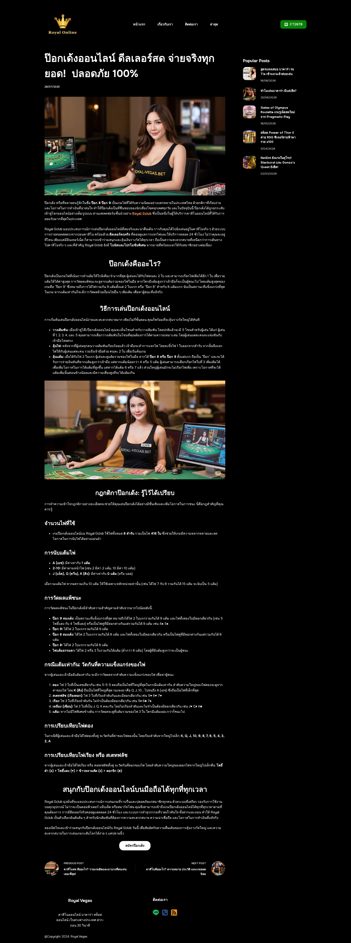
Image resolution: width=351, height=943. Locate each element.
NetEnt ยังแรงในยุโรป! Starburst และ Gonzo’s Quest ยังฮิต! (278, 162)
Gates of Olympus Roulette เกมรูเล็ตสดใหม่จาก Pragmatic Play (278, 112)
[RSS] (174, 912)
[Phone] (165, 912)
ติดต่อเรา (191, 24)
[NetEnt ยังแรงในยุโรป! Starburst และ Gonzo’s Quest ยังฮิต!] (249, 162)
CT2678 (296, 24)
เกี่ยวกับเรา (165, 24)
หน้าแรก (139, 24)
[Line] (156, 912)
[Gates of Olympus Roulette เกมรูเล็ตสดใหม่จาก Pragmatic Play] (249, 111)
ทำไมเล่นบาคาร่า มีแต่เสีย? (279, 91)
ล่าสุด (214, 24)
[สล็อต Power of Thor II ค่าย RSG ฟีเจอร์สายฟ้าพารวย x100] (249, 136)
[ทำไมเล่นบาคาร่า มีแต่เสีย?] (249, 94)
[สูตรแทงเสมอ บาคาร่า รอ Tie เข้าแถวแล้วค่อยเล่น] (249, 73)
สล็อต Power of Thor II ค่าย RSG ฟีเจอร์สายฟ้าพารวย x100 (278, 137)
